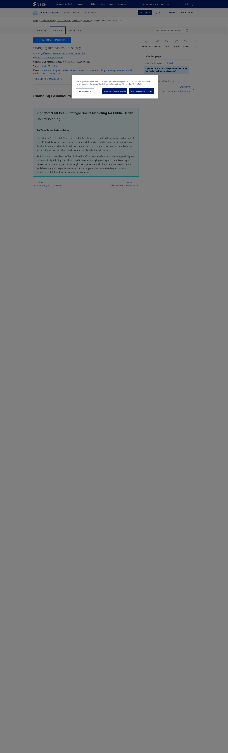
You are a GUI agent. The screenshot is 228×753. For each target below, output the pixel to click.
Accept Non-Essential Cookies (141, 91)
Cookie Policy (137, 84)
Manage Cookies (85, 91)
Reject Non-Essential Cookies (115, 91)
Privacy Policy (127, 84)
